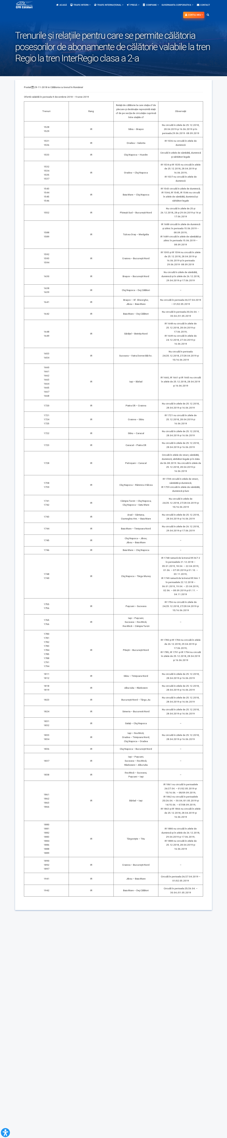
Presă (134, 5)
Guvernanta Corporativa (177, 5)
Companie (151, 5)
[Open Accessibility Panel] (5, 1132)
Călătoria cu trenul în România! (66, 87)
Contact (205, 5)
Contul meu (195, 15)
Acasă (63, 5)
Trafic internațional (109, 5)
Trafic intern (81, 5)
